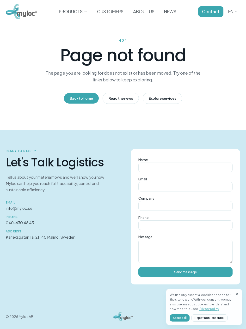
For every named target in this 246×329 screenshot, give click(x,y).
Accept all (180, 318)
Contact (211, 11)
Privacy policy (209, 309)
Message (145, 237)
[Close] (237, 294)
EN (231, 11)
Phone (143, 217)
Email (142, 179)
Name (143, 160)
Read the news (121, 98)
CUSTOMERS (110, 11)
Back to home (81, 98)
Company (146, 198)
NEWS (170, 11)
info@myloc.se (19, 208)
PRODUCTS (71, 11)
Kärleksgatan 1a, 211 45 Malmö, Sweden (40, 237)
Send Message (185, 272)
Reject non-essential (209, 318)
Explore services (162, 98)
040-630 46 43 (20, 222)
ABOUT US (143, 11)
